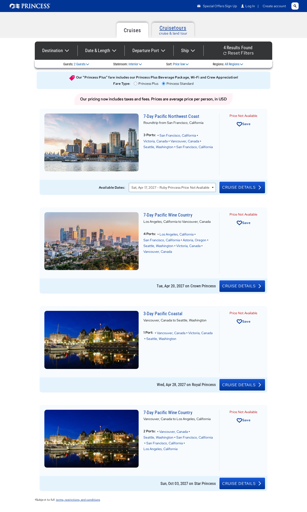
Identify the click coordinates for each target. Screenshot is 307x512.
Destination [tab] (52, 50)
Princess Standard (180, 83)
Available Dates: (112, 187)
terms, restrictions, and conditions (78, 500)
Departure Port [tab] (145, 50)
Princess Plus (148, 83)
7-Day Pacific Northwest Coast (171, 116)
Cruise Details (239, 187)
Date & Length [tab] (97, 50)
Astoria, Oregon (194, 240)
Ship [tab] (185, 50)
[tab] (132, 30)
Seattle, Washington (158, 147)
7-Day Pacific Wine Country (167, 215)
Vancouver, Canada (185, 141)
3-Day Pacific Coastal (162, 313)
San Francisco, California (177, 135)
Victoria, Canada (155, 141)
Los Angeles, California (176, 234)
